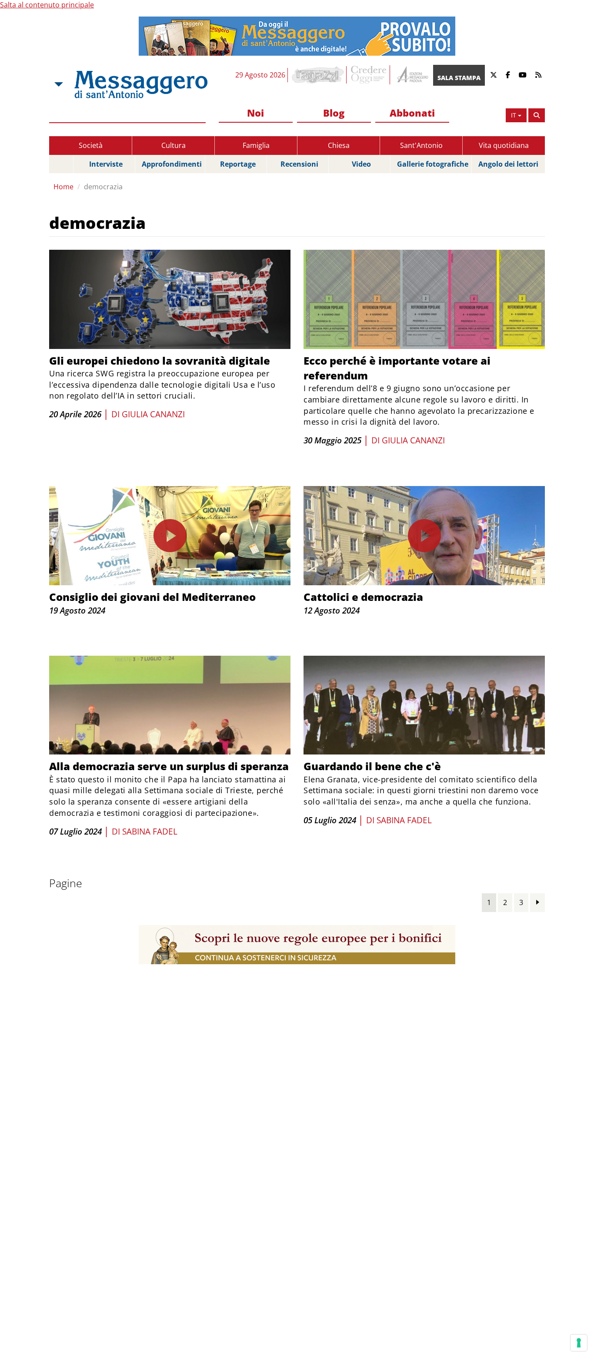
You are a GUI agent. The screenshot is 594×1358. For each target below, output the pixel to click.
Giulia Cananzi (153, 414)
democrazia (103, 186)
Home (63, 186)
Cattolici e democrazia (363, 597)
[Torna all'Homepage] (141, 84)
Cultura (173, 145)
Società (91, 145)
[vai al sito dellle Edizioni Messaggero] (411, 75)
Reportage (238, 164)
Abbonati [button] (412, 112)
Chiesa (339, 145)
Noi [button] (255, 112)
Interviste (106, 164)
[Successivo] (537, 902)
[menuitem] (256, 113)
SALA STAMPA (459, 78)
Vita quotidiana (504, 145)
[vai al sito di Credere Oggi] (369, 74)
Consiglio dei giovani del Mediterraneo (152, 597)
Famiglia (256, 145)
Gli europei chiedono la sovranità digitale (159, 360)
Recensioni (299, 164)
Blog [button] (333, 112)
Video (361, 164)
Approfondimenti (172, 164)
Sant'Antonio (421, 145)
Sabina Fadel (149, 831)
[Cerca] (536, 115)
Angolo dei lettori (508, 164)
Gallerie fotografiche (432, 164)
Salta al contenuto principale (47, 5)
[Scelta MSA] (58, 84)
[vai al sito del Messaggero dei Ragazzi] (318, 75)
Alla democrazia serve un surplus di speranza (169, 766)
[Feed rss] (538, 75)
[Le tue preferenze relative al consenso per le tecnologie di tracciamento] (579, 1343)
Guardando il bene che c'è (372, 766)
